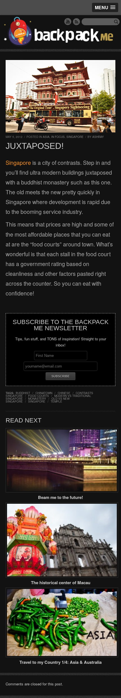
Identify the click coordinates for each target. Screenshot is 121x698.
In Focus (58, 137)
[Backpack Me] (60, 32)
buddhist (23, 393)
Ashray (98, 137)
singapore (36, 401)
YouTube (67, 21)
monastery (37, 399)
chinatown (43, 393)
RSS (76, 21)
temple (56, 401)
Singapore (75, 137)
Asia (46, 137)
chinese (64, 393)
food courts (38, 396)
